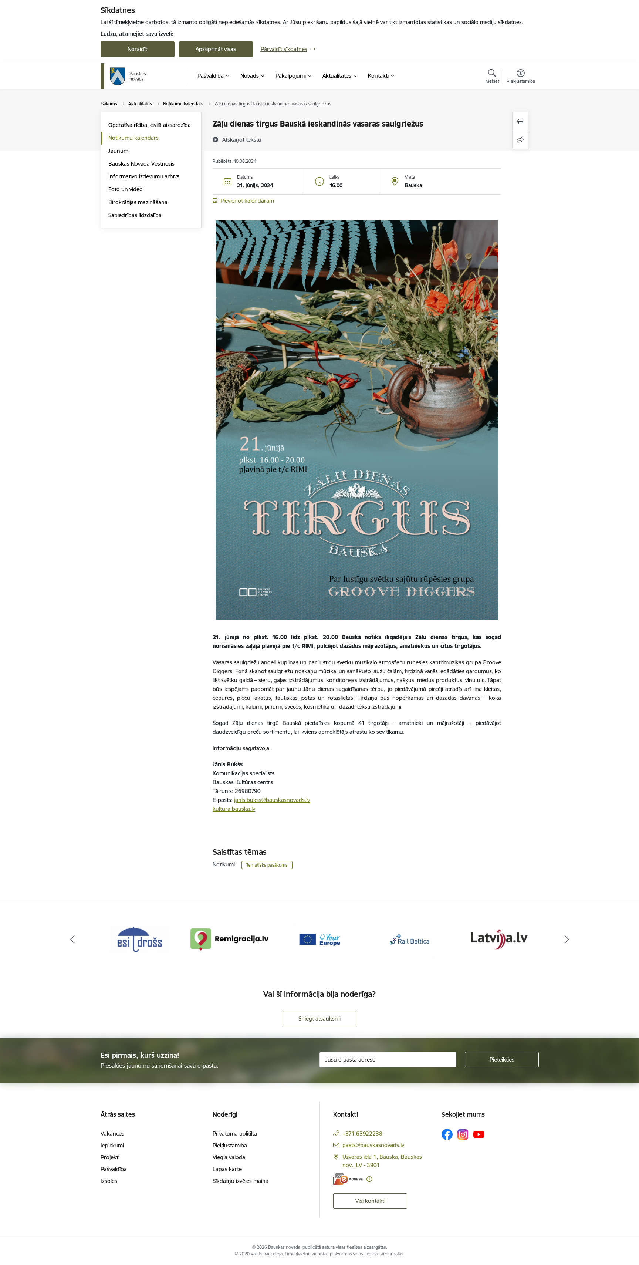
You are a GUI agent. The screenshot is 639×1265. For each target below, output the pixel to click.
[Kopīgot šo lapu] (520, 140)
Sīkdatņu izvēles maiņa (240, 1180)
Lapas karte (227, 1169)
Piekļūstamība (230, 1145)
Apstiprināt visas (216, 49)
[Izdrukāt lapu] (520, 121)
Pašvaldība (114, 1169)
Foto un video (125, 189)
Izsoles (109, 1180)
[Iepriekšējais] (72, 939)
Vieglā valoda (229, 1157)
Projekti (110, 1157)
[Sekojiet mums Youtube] (478, 1134)
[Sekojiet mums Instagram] (463, 1134)
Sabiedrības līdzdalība (135, 215)
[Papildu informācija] (369, 1179)
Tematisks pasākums (267, 865)
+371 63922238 (362, 1133)
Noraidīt (137, 49)
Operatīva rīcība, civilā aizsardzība (149, 124)
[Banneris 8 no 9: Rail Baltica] (319, 938)
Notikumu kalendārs (133, 137)
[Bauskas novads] (128, 76)
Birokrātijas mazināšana (138, 202)
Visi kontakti (370, 1200)
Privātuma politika (235, 1133)
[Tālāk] (566, 939)
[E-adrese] (348, 1179)
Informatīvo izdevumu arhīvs (143, 176)
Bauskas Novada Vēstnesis (141, 163)
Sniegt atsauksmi (319, 1018)
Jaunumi (118, 150)
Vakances (112, 1133)
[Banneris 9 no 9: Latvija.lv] (409, 938)
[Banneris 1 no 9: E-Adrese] (499, 938)
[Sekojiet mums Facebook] (447, 1134)
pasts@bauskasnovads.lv (373, 1144)
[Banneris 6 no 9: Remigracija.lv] (140, 938)
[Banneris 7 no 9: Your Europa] (229, 938)
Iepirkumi (112, 1145)
